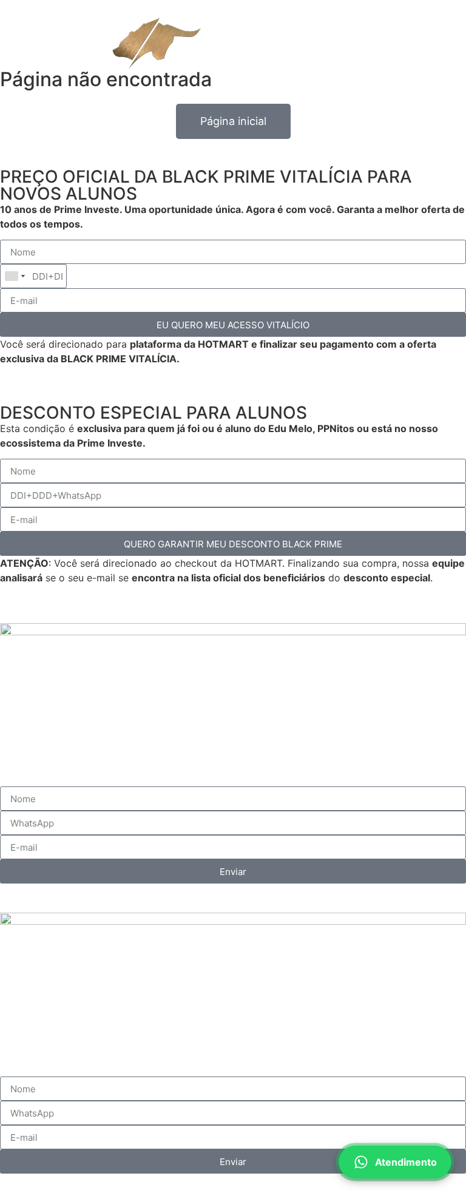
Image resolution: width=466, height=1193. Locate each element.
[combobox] (15, 276)
